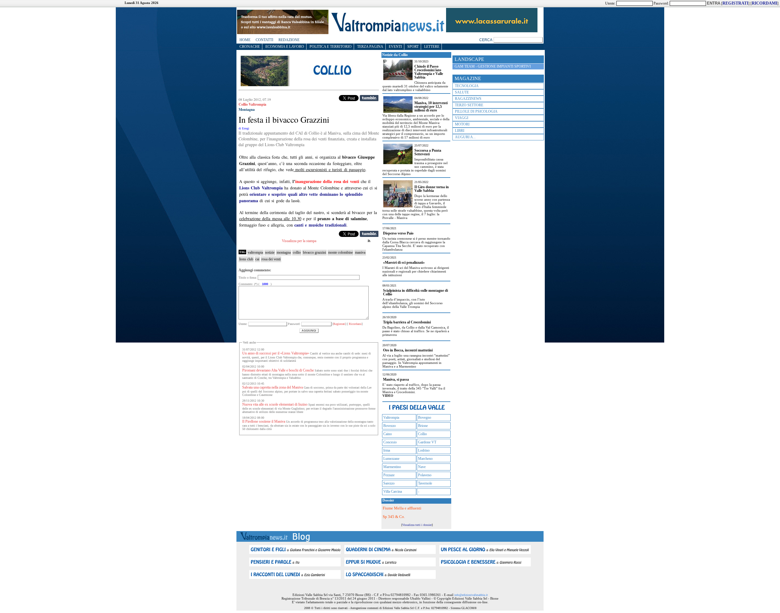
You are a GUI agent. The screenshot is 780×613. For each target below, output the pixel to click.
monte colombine (340, 252)
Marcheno (425, 458)
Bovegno (424, 417)
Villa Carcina (392, 491)
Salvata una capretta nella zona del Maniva (272, 387)
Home (244, 40)
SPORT (413, 46)
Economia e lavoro (284, 46)
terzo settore (469, 105)
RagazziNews (468, 99)
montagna (284, 252)
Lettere (431, 46)
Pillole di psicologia (476, 111)
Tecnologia (467, 86)
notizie (270, 252)
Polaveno (424, 475)
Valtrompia (391, 417)
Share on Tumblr (369, 98)
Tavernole (425, 483)
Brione (423, 426)
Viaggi (461, 118)
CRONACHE (249, 46)
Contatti (264, 40)
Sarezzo (389, 483)
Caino (387, 434)
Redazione (289, 40)
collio (297, 252)
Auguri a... (465, 137)
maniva (360, 252)
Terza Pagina (370, 46)
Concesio (390, 442)
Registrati (339, 324)
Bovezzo (389, 426)
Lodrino (424, 450)
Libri (459, 131)
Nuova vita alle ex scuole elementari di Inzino (274, 404)
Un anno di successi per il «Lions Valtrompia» (275, 353)
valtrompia (255, 252)
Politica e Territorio (331, 46)
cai (257, 259)
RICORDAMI (764, 3)
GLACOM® (469, 608)
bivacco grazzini (314, 252)
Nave (422, 467)
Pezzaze (389, 475)
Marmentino (392, 467)
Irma (386, 450)
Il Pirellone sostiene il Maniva (263, 421)
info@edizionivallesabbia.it (471, 595)
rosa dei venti (271, 259)
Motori (462, 124)
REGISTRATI (735, 3)
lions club (246, 259)
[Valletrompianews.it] (387, 31)
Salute (462, 92)
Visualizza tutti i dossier (417, 525)
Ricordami (355, 324)
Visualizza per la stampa (299, 241)
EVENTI (395, 46)
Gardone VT (427, 442)
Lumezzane (391, 458)
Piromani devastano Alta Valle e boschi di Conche (278, 370)
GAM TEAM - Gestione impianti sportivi (493, 66)
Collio (422, 434)
